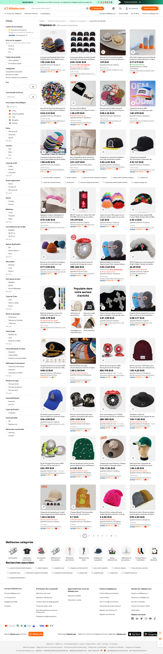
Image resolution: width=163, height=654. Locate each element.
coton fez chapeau (120, 568)
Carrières (7, 606)
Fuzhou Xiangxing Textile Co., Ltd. (141, 323)
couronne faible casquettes (51, 177)
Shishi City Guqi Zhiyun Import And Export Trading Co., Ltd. (53, 227)
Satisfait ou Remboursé (44, 597)
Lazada (81, 644)
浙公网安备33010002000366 (117, 651)
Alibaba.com (121, 634)
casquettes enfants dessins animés (116, 182)
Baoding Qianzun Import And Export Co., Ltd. (113, 167)
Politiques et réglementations (46, 616)
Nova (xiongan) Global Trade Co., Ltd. (52, 70)
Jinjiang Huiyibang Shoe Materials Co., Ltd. (53, 121)
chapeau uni (144, 177)
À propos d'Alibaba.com (13, 589)
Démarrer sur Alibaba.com (140, 597)
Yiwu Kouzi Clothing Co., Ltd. (109, 224)
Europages (113, 644)
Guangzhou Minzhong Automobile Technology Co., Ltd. (83, 273)
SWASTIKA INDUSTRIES (48, 375)
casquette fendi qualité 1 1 (17, 578)
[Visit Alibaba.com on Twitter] (141, 618)
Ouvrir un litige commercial (109, 602)
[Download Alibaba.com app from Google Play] (151, 634)
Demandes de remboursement (110, 606)
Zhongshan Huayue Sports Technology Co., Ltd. (143, 121)
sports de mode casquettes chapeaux (95, 177)
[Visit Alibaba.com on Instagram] (146, 618)
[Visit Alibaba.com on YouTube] (150, 618)
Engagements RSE (10, 602)
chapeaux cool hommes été (79, 568)
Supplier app (71, 634)
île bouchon (70, 182)
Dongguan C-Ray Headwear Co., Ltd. (142, 170)
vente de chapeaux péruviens (90, 182)
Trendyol (105, 644)
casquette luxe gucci (130, 573)
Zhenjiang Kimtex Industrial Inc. (81, 122)
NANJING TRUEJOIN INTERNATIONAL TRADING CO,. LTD (53, 170)
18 (111, 536)
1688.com (58, 644)
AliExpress (49, 644)
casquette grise (98, 573)
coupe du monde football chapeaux (20, 568)
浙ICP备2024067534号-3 (138, 651)
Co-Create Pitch (10, 597)
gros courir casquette (101, 568)
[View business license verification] (101, 651)
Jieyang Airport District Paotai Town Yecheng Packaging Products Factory (143, 70)
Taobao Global (90, 644)
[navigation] (21, 279)
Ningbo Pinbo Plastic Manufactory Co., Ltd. (113, 278)
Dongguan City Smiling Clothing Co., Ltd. (83, 74)
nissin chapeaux (43, 568)
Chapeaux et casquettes (77, 21)
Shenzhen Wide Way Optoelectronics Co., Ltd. (83, 224)
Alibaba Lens (14, 634)
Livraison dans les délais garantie (47, 602)
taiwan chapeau (72, 177)
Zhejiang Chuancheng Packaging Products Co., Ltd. (83, 170)
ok (33, 87)
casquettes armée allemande (63, 573)
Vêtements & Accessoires (57, 21)
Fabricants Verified (74, 596)
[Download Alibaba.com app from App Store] (134, 634)
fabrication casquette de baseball (37, 573)
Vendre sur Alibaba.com (139, 593)
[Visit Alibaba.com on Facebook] (132, 618)
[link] (160, 633)
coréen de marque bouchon (51, 182)
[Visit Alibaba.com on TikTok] (154, 618)
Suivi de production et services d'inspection (46, 611)
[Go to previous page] (80, 536)
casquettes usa (59, 568)
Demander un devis (74, 600)
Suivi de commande (138, 602)
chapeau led (114, 573)
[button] (87, 8)
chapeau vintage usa (140, 182)
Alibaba (41, 21)
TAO (98, 644)
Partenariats (135, 610)
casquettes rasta (14, 573)
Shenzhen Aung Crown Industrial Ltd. (53, 272)
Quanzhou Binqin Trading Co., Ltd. (111, 70)
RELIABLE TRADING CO (138, 273)
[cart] (120, 9)
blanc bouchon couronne (140, 568)
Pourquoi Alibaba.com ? (12, 593)
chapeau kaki (83, 573)
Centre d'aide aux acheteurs (109, 593)
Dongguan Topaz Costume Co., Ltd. (112, 323)
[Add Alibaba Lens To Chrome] (35, 634)
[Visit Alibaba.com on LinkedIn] (137, 618)
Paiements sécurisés (43, 593)
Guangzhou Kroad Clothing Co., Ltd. (142, 227)
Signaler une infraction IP (108, 610)
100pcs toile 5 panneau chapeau (123, 177)
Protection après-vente (44, 606)
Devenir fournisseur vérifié (140, 606)
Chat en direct (104, 597)
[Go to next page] (116, 536)
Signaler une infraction (107, 614)
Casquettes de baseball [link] (97, 21)
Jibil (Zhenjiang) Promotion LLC (110, 121)
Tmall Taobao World (70, 644)
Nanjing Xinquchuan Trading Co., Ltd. (52, 327)
